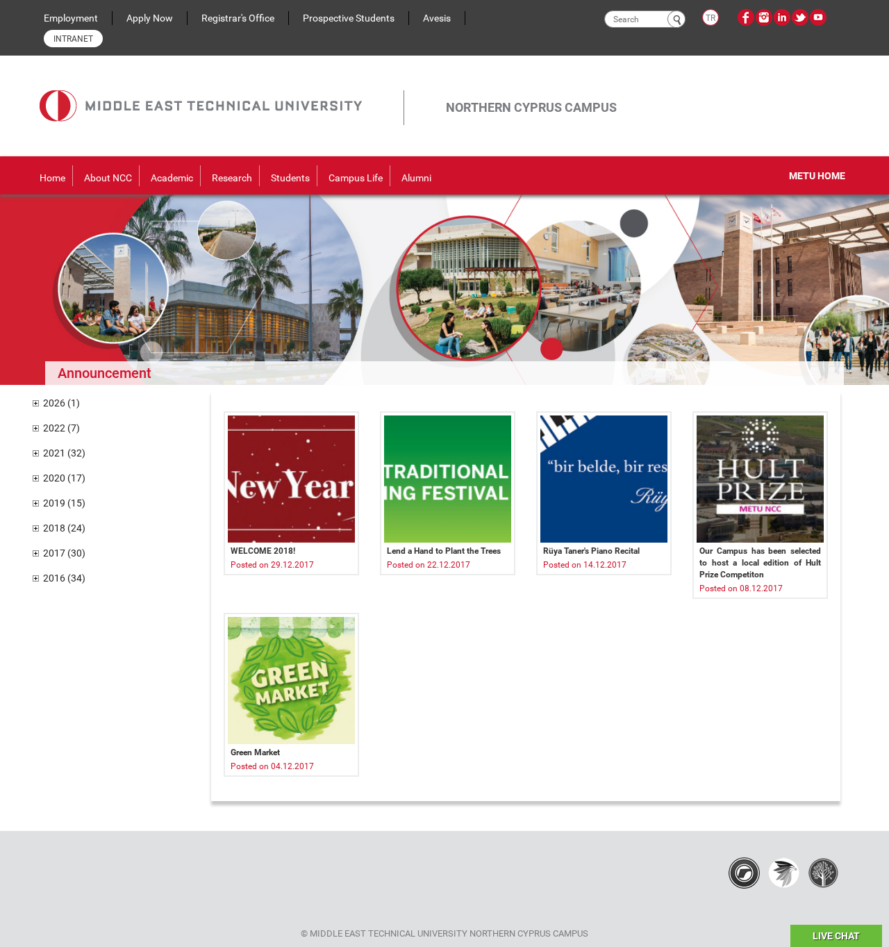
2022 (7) (61, 428)
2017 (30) (64, 553)
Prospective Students (348, 18)
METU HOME (817, 175)
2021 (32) (64, 453)
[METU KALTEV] (823, 872)
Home (52, 177)
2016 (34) (64, 578)
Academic (172, 177)
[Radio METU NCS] (744, 872)
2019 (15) (64, 503)
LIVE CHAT (836, 935)
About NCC (108, 177)
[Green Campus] (783, 872)
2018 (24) (64, 528)
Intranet (73, 39)
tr (710, 18)
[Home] (222, 90)
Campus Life (356, 177)
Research (232, 177)
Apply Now (149, 18)
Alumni (416, 177)
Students (290, 177)
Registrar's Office (237, 18)
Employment (71, 18)
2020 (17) (64, 478)
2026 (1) (61, 403)
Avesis (437, 18)
